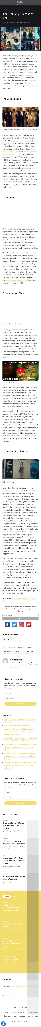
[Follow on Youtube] (26, 1007)
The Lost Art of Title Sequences (16, 725)
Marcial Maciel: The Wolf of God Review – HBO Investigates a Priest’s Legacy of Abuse (21, 747)
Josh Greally (7, 831)
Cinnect (4, 957)
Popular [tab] (14, 897)
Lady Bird (29, 647)
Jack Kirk (6, 866)
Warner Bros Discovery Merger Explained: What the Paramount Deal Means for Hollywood (20, 765)
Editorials (5, 10)
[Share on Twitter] (8, 639)
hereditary (21, 647)
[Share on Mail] (12, 639)
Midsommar (7, 652)
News (4, 855)
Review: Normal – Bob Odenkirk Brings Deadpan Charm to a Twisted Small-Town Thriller (20, 756)
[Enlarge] (36, 109)
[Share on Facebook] (4, 639)
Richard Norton (8, 23)
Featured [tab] (6, 897)
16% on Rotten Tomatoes (12, 154)
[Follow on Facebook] (14, 1007)
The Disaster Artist (27, 652)
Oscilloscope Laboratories (16, 280)
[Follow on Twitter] (22, 1007)
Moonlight (16, 652)
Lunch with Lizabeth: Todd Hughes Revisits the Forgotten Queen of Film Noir (20, 739)
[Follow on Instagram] (18, 1007)
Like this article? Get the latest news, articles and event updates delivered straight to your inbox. (20, 608)
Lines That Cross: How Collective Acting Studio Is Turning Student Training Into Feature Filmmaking (19, 732)
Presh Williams (8, 916)
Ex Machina (12, 647)
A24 (5, 647)
